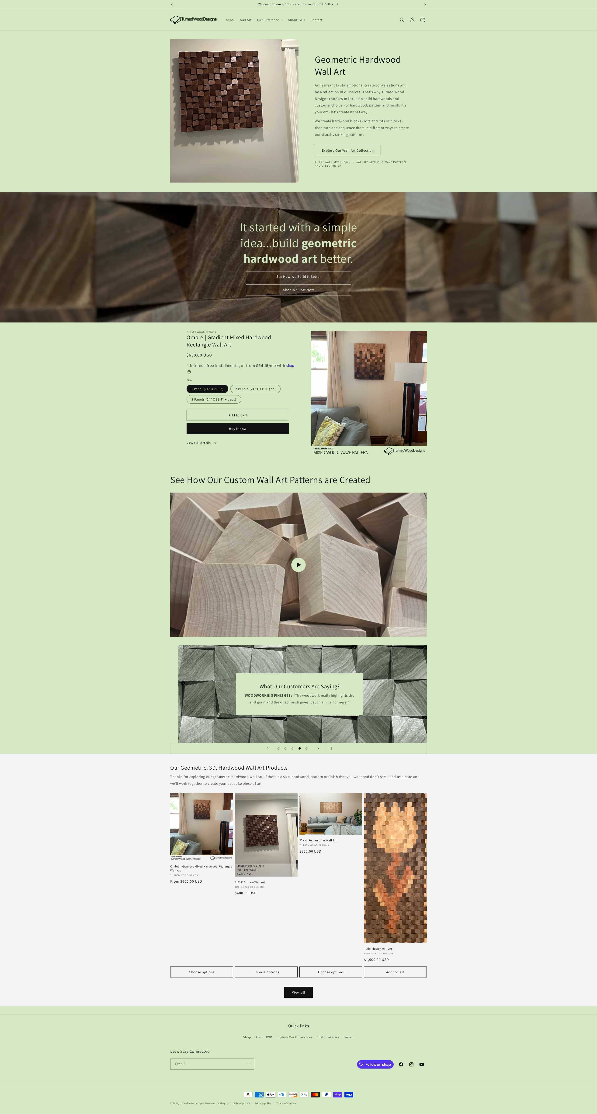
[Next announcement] (425, 4)
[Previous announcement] (172, 4)
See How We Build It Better (298, 276)
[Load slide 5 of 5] (306, 748)
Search (349, 1037)
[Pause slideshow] (330, 748)
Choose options (202, 972)
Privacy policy (263, 1103)
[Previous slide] (267, 748)
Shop (247, 1037)
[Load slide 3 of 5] (292, 748)
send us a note (400, 776)
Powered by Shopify (217, 1103)
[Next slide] (318, 748)
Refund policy (241, 1103)
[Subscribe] (249, 1064)
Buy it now (238, 428)
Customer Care (328, 1037)
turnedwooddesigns (192, 1103)
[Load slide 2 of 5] (285, 748)
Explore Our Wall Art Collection (348, 150)
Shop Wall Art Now (298, 290)
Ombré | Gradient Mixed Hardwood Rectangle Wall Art (201, 868)
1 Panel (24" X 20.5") (207, 389)
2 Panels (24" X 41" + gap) (255, 389)
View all (298, 992)
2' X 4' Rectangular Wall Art (318, 840)
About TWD (263, 1037)
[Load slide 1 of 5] (278, 748)
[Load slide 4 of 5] (299, 748)
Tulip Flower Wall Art (378, 949)
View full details (199, 443)
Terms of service (286, 1103)
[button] (269, 20)
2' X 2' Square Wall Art (250, 882)
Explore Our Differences (294, 1037)
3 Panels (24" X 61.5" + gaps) (213, 399)
